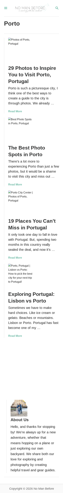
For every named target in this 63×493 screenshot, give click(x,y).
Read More (15, 111)
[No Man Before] (31, 8)
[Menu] (5, 8)
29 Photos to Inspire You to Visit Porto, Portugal (32, 74)
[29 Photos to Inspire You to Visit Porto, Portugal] (20, 50)
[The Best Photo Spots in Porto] (20, 129)
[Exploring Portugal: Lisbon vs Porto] (20, 276)
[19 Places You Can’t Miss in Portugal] (20, 203)
